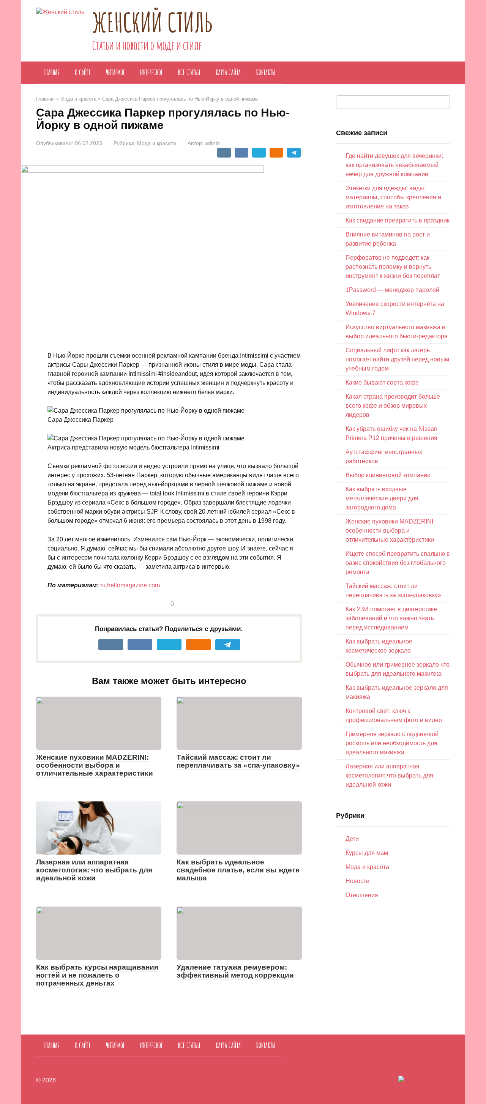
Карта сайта (228, 72)
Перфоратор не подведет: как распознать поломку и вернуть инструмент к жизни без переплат (393, 266)
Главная (52, 72)
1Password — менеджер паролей (392, 290)
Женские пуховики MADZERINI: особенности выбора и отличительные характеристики (94, 765)
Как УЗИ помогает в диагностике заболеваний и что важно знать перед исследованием (391, 618)
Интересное (151, 72)
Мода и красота (156, 143)
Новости (357, 881)
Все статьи (189, 72)
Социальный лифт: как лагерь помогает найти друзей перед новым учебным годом (397, 359)
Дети (352, 839)
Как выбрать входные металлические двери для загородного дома (382, 498)
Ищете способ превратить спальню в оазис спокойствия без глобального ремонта (398, 562)
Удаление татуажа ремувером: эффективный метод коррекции (235, 971)
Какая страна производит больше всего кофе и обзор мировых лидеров (393, 405)
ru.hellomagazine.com (130, 585)
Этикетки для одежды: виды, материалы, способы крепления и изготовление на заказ (393, 197)
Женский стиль (152, 22)
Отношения (362, 895)
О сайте (83, 72)
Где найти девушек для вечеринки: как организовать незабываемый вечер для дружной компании (394, 165)
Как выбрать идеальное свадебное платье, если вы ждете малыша (238, 870)
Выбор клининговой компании (388, 475)
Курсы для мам (367, 853)
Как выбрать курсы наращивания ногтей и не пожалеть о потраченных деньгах (97, 975)
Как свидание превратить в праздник (398, 220)
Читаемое (115, 72)
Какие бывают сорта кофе (382, 382)
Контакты (266, 72)
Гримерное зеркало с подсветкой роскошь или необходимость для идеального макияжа (392, 743)
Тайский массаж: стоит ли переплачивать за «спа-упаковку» (238, 761)
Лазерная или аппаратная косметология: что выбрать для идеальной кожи (94, 870)
